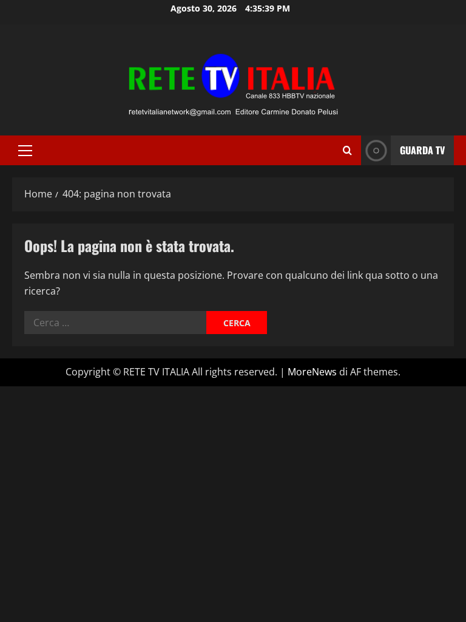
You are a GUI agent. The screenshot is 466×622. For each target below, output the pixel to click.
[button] (25, 150)
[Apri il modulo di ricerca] (347, 150)
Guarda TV (422, 150)
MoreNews (312, 371)
